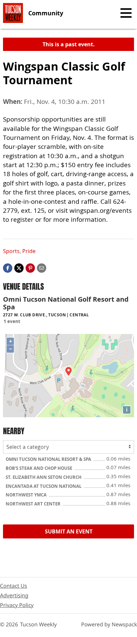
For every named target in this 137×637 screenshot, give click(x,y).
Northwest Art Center (34, 504)
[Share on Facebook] (7, 267)
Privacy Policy (17, 605)
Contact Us (13, 585)
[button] (30, 267)
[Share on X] (19, 267)
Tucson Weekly (38, 624)
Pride (29, 251)
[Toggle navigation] (126, 13)
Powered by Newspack (109, 624)
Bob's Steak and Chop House (39, 468)
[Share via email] (41, 267)
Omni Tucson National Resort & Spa (49, 459)
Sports (11, 251)
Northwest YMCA (27, 495)
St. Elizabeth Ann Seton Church (44, 477)
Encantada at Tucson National (44, 486)
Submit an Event (68, 531)
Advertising (14, 595)
